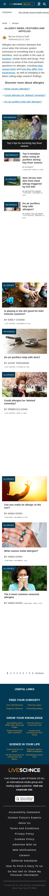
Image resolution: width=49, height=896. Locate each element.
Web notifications (24, 850)
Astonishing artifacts (34, 709)
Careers (24, 855)
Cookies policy (24, 839)
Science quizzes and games (14, 750)
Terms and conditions (24, 828)
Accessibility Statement (24, 812)
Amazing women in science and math (34, 724)
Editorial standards (24, 860)
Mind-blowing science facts (34, 756)
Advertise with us (25, 844)
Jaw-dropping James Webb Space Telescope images (14, 725)
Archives (39, 673)
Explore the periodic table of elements (14, 732)
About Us (24, 823)
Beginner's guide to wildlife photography (34, 750)
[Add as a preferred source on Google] (24, 799)
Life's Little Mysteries (14, 705)
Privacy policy (24, 833)
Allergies (15, 23)
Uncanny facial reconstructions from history (34, 733)
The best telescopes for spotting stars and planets (14, 757)
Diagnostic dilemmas (14, 709)
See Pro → (28, 4)
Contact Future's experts (24, 817)
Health (4, 23)
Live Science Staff (20, 36)
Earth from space (34, 705)
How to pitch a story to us (24, 866)
